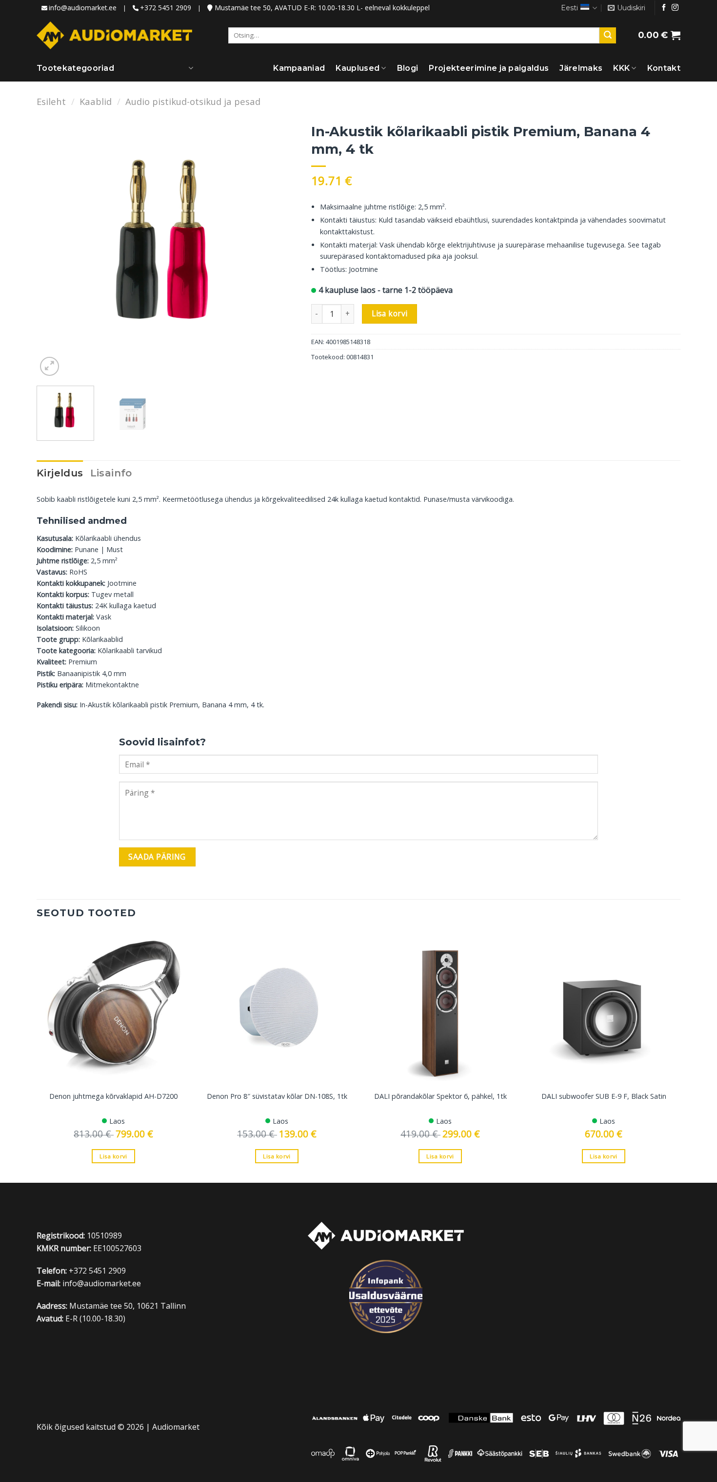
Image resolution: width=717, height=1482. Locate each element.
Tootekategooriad (75, 68)
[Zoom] (49, 366)
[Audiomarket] (114, 35)
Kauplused (357, 68)
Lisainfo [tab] (111, 473)
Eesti (569, 7)
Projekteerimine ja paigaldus (489, 68)
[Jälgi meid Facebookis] (663, 8)
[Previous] (54, 248)
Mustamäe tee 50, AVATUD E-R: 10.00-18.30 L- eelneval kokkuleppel (321, 7)
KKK (621, 68)
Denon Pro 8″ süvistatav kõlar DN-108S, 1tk (277, 1096)
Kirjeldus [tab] (60, 473)
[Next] (279, 248)
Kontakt (663, 68)
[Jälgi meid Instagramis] (675, 8)
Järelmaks (580, 68)
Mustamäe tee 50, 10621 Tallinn (127, 1305)
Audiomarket (175, 1426)
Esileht (51, 101)
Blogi (407, 68)
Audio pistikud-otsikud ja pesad (192, 101)
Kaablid (96, 101)
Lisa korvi (390, 313)
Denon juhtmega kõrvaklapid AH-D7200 (113, 1096)
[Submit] (607, 35)
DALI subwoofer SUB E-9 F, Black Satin (603, 1096)
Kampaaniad (299, 68)
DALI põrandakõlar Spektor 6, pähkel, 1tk (440, 1096)
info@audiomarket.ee (83, 7)
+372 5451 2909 (165, 7)
